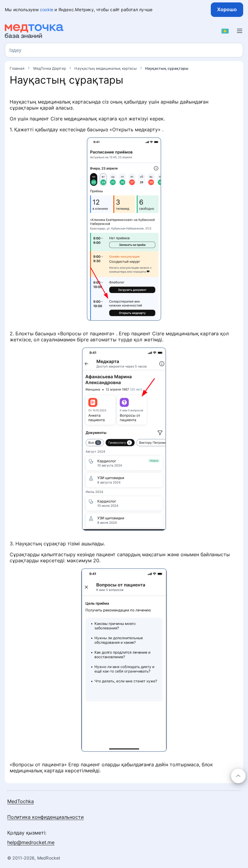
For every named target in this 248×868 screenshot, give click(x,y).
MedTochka (20, 801)
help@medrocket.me (30, 842)
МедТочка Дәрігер (50, 68)
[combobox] (124, 50)
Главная (17, 68)
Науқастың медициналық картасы (105, 68)
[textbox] (15, 50)
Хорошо (227, 9)
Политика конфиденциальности (45, 817)
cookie (46, 9)
